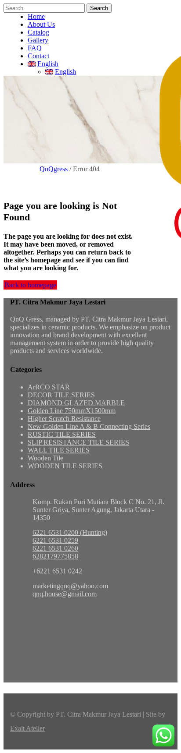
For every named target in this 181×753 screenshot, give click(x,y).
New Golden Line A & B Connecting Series (89, 426)
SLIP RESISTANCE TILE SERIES (78, 442)
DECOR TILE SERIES (61, 395)
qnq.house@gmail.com (65, 593)
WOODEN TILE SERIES (65, 466)
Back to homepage (30, 285)
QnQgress (54, 169)
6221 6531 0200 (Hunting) (70, 532)
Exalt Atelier (27, 728)
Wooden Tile (45, 458)
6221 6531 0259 (55, 540)
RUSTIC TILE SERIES (62, 434)
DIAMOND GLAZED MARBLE (76, 403)
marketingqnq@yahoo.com (70, 586)
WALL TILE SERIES (59, 450)
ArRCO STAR (49, 387)
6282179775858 (55, 556)
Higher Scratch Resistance (64, 418)
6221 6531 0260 (55, 548)
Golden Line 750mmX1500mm (72, 410)
